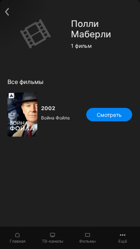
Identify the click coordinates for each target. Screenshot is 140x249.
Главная (17, 241)
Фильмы (87, 241)
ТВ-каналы (52, 241)
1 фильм (81, 46)
